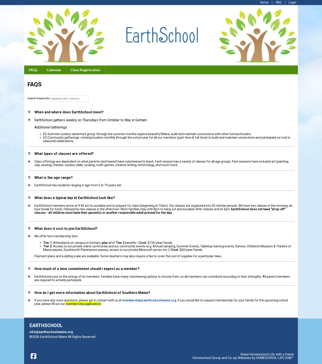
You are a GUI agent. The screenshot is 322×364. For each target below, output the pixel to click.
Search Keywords (38, 98)
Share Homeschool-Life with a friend (267, 354)
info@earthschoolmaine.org (51, 332)
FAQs (33, 70)
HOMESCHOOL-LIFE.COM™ (275, 358)
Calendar (54, 70)
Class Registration (85, 70)
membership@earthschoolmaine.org (149, 300)
